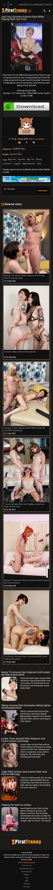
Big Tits (30, 159)
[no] (34, 142)
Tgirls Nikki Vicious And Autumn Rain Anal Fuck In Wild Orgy (24, 773)
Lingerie (17, 164)
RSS (26, 881)
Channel (27, 884)
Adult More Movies (26, 869)
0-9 (11, 5)
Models (26, 875)
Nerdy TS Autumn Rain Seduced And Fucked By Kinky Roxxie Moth (25, 673)
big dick (21, 159)
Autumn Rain (15, 154)
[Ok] (19, 142)
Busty (39, 159)
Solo (39, 164)
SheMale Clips (19, 149)
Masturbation (29, 164)
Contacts (26, 887)
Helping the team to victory (16, 804)
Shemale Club (26, 872)
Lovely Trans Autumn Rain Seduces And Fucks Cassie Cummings (23, 739)
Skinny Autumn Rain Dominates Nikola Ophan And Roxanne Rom (26, 706)
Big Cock (12, 159)
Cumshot (7, 164)
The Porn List (27, 866)
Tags (27, 878)
